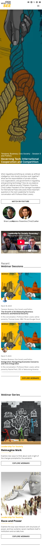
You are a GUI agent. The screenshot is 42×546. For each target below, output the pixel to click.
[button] (38, 5)
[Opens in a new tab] (28, 2)
